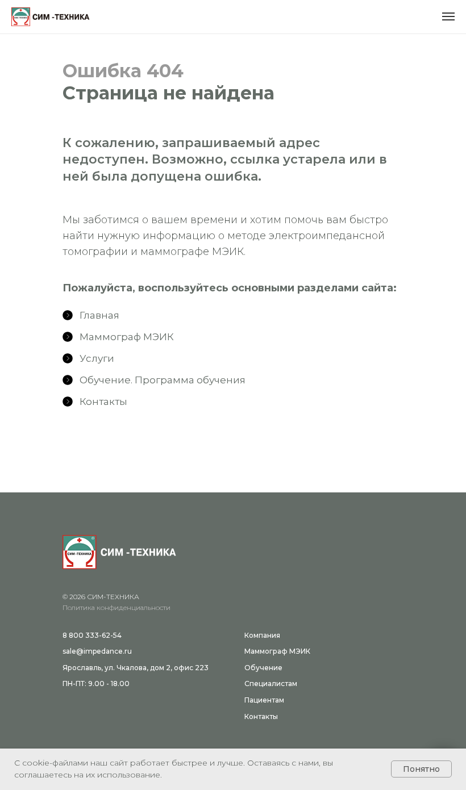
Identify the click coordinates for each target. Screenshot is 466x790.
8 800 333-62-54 (92, 635)
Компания (262, 635)
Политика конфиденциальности (116, 607)
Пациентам (264, 700)
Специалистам (270, 683)
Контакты (261, 716)
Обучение (263, 667)
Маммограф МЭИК (277, 651)
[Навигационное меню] (448, 16)
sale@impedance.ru (97, 651)
